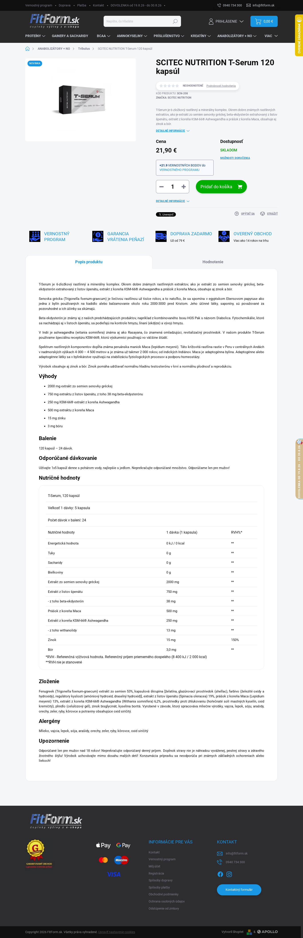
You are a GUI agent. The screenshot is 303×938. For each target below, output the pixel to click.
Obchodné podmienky (164, 894)
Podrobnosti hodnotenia (221, 85)
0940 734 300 (235, 862)
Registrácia (156, 873)
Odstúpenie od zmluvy (164, 908)
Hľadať (175, 21)
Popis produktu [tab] (88, 261)
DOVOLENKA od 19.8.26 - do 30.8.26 (136, 5)
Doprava (65, 5)
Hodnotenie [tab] (213, 261)
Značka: (173, 97)
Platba (81, 5)
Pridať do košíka (216, 186)
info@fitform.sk (237, 853)
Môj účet (154, 866)
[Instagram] (229, 873)
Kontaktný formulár (239, 889)
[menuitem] (35, 36)
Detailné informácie (170, 130)
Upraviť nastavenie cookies (116, 932)
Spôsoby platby (159, 887)
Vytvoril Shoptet (233, 932)
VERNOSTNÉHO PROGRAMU (179, 170)
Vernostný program (38, 5)
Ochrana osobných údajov (167, 901)
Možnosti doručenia (235, 158)
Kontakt (98, 5)
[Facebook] (220, 873)
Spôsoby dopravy (161, 880)
